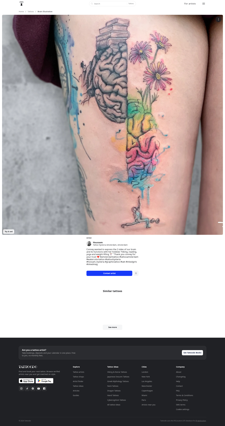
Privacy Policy (182, 400)
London (145, 372)
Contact (179, 386)
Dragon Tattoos (114, 390)
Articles (76, 390)
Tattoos (131, 3)
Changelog (181, 376)
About (178, 372)
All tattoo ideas (113, 404)
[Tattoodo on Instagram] (21, 388)
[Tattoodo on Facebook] (44, 388)
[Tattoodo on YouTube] (38, 388)
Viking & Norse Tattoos (117, 372)
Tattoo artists (78, 372)
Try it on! (9, 231)
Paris (144, 400)
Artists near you (148, 404)
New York (146, 376)
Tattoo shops (78, 376)
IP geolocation (201, 421)
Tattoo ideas (78, 386)
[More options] (218, 19)
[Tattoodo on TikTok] (27, 388)
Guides (76, 395)
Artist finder (78, 381)
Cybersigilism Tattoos (116, 400)
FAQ (178, 390)
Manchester (147, 386)
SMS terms (180, 404)
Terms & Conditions (184, 395)
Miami (144, 395)
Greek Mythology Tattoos (118, 381)
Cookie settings (182, 409)
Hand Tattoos (113, 395)
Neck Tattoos (112, 386)
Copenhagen (147, 390)
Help (178, 381)
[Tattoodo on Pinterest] (32, 388)
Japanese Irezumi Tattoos (118, 376)
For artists (190, 3)
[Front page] (21, 3)
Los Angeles (147, 381)
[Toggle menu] (203, 3)
